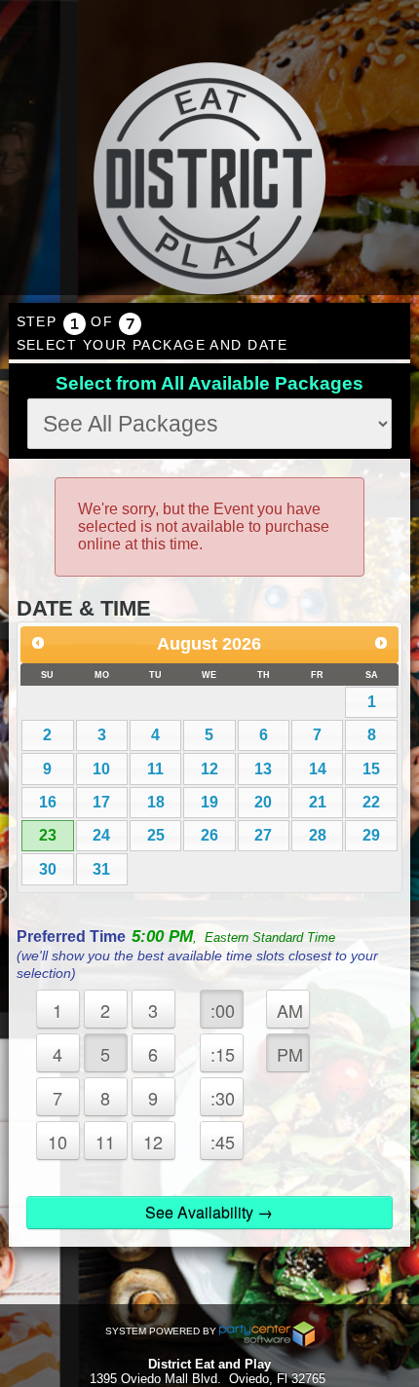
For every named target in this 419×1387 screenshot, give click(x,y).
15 (371, 769)
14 (317, 769)
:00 (222, 1010)
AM (290, 1010)
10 (101, 769)
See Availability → (209, 1212)
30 (48, 869)
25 (156, 835)
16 (48, 802)
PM (290, 1054)
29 (371, 835)
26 (209, 835)
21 (317, 802)
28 (317, 835)
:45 (222, 1141)
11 (155, 769)
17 (101, 802)
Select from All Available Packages (209, 383)
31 (101, 869)
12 (209, 769)
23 (48, 835)
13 (263, 769)
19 (209, 802)
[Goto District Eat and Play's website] (209, 181)
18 (156, 802)
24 (101, 835)
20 (263, 802)
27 (263, 835)
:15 (222, 1054)
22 (371, 802)
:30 (222, 1097)
